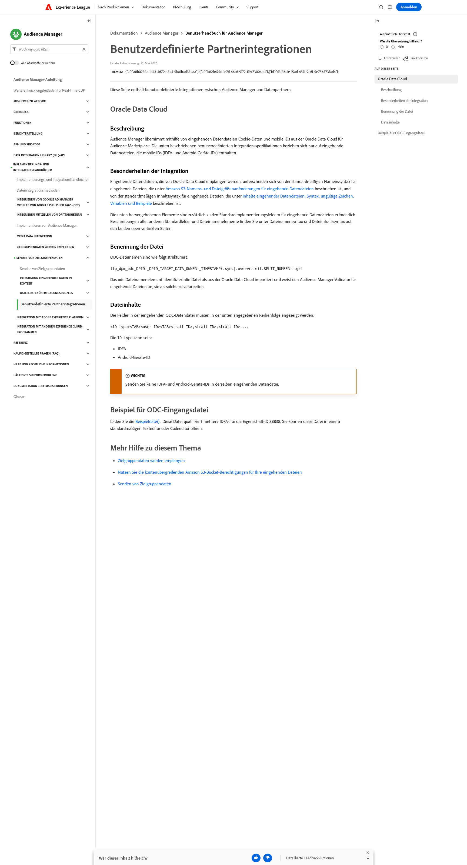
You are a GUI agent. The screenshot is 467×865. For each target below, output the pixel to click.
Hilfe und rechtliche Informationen (41, 364)
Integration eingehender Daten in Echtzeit (46, 280)
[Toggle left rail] (89, 21)
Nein (401, 46)
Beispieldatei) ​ (148, 421)
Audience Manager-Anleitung (38, 79)
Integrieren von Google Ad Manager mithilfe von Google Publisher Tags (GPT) (48, 202)
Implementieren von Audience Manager (47, 225)
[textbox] (49, 49)
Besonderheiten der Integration (404, 100)
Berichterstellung (28, 133)
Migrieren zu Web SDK (30, 101)
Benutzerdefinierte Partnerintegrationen (53, 304)
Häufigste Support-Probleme (35, 375)
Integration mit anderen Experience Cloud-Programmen (50, 329)
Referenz (21, 343)
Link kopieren (419, 58)
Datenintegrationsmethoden (38, 190)
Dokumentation (124, 33)
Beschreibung (391, 89)
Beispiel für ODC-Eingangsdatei (401, 133)
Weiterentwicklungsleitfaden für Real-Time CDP (49, 90)
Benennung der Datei (397, 111)
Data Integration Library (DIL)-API (39, 155)
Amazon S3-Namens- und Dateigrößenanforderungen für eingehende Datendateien (240, 188)
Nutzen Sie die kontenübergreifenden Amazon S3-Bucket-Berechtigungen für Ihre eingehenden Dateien (210, 472)
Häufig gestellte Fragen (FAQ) (36, 353)
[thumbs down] (267, 858)
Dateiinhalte (390, 122)
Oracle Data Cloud (392, 78)
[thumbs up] (256, 858)
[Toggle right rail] (377, 21)
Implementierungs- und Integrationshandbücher (32, 167)
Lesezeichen (392, 58)
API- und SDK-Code (27, 144)
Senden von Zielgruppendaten (144, 483)
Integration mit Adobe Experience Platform (50, 317)
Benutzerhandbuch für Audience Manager (224, 33)
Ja (387, 46)
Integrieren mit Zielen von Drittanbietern (49, 214)
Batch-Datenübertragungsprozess (46, 293)
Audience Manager (161, 33)
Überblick (21, 112)
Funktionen (23, 123)
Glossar (19, 396)
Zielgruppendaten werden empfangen (151, 460)
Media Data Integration (34, 236)
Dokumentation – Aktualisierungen (41, 386)
